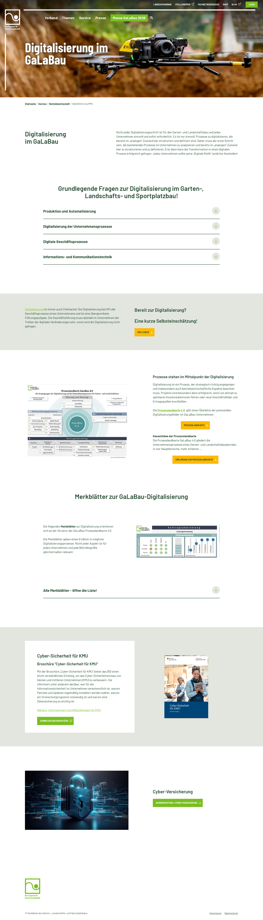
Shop (225, 4)
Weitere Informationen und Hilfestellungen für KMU (69, 710)
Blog (234, 4)
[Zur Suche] (151, 18)
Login (252, 4)
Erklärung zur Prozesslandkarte (194, 459)
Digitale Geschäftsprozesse (65, 241)
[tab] (131, 211)
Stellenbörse (183, 4)
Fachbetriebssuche (208, 4)
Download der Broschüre (54, 721)
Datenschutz (231, 913)
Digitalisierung (34, 309)
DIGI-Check (143, 332)
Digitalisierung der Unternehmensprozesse (77, 226)
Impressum (215, 913)
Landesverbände (162, 4)
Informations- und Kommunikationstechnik (77, 257)
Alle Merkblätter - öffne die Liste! (70, 590)
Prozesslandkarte (194, 425)
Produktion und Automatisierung (69, 211)
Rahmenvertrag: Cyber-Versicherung (176, 803)
